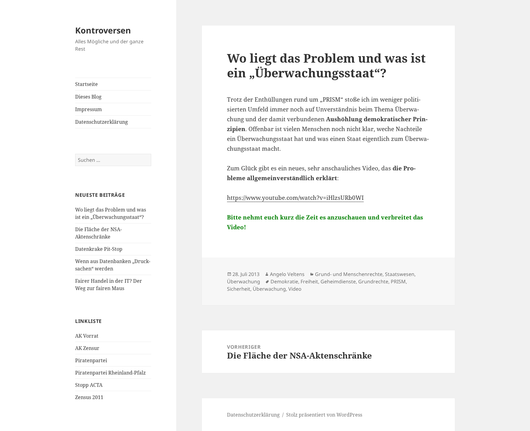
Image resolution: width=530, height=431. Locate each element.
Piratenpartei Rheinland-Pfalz (110, 372)
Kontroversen (103, 30)
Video (294, 288)
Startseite (86, 84)
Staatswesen (399, 274)
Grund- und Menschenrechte (348, 274)
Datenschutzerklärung (101, 121)
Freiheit (309, 281)
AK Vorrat (86, 335)
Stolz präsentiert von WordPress (324, 414)
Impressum (88, 109)
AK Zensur (87, 348)
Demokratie (284, 281)
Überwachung (243, 281)
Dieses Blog (88, 96)
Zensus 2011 (89, 397)
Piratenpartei (91, 360)
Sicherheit (238, 288)
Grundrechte (373, 281)
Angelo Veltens (287, 274)
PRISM (398, 281)
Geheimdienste (338, 281)
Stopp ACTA (88, 385)
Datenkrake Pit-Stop (98, 249)
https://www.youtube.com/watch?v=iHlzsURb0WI (295, 198)
